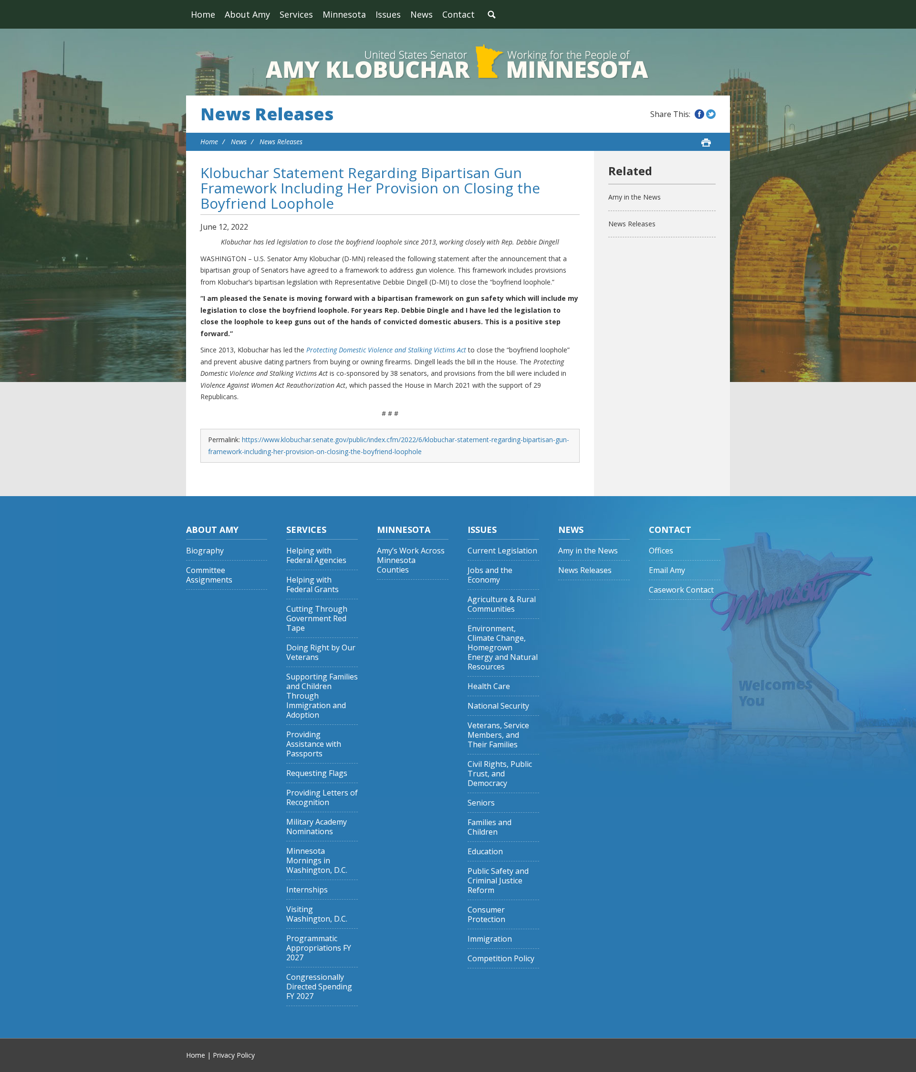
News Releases (266, 114)
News (421, 14)
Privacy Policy (234, 1055)
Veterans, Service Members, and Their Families (498, 735)
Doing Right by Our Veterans (320, 652)
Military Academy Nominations (316, 827)
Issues (388, 14)
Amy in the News (634, 197)
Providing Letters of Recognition (322, 797)
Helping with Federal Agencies (316, 555)
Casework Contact (681, 590)
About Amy (247, 14)
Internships (307, 890)
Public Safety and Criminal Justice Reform (498, 880)
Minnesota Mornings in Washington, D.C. (316, 860)
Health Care (489, 686)
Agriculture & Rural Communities (502, 604)
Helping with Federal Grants (312, 584)
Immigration (490, 939)
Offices (661, 551)
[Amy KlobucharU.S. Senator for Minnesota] (458, 62)
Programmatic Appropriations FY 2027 (318, 948)
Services (296, 14)
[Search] (491, 14)
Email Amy (667, 570)
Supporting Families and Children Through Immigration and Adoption (322, 696)
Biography (205, 551)
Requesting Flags (316, 773)
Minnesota (344, 14)
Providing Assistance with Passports (313, 744)
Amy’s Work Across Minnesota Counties (411, 560)
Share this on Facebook (699, 114)
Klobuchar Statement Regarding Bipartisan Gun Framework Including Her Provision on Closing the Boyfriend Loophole (370, 188)
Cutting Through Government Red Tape (316, 618)
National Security (498, 706)
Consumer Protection (486, 914)
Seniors (481, 803)
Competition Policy (501, 959)
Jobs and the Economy (490, 575)
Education (485, 852)
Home (203, 14)
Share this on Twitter (711, 114)
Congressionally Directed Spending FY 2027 (319, 986)
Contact (458, 14)
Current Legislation (502, 551)
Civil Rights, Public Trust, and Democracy (500, 773)
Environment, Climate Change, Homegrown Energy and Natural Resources (503, 648)
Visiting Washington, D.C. (316, 914)
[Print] (706, 142)
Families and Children (489, 827)
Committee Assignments (209, 575)
